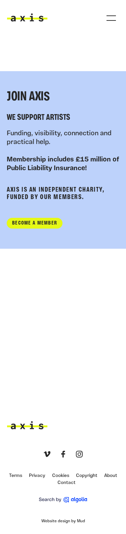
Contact (66, 482)
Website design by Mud (63, 521)
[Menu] (111, 18)
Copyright (86, 475)
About (110, 475)
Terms (15, 475)
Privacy (37, 475)
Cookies (60, 475)
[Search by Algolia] (63, 499)
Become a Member (34, 223)
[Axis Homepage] (27, 17)
